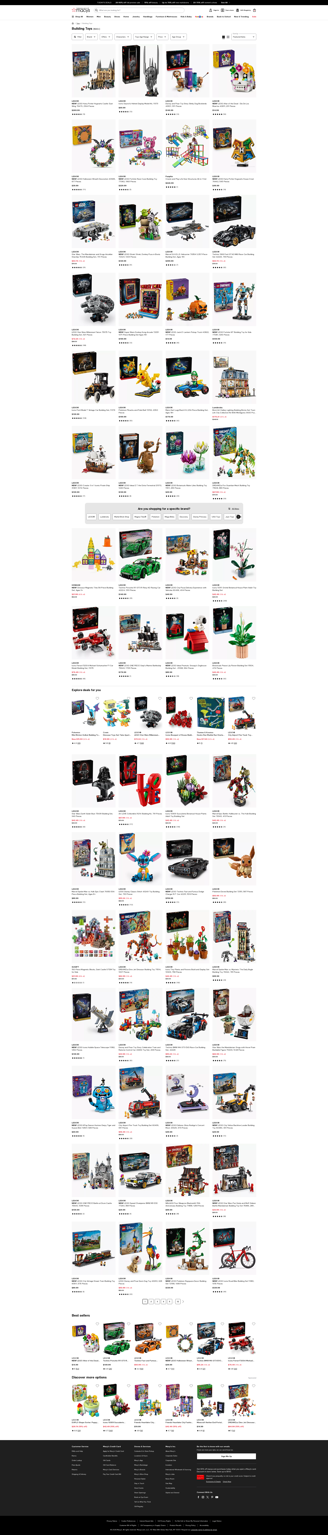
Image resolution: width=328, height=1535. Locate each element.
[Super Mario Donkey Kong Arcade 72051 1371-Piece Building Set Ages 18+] (140, 299)
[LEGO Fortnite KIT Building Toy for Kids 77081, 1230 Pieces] (234, 299)
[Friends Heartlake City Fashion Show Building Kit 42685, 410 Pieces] (180, 1400)
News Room (170, 1479)
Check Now (227, 1482)
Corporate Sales (171, 1456)
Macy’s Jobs (170, 1474)
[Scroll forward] (238, 517)
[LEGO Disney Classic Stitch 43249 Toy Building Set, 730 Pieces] (140, 858)
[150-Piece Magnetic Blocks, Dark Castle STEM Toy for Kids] (94, 936)
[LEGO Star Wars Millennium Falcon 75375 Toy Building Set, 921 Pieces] (94, 299)
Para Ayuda (76, 1465)
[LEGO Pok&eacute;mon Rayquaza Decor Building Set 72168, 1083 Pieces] (187, 1248)
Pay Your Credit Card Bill (112, 1474)
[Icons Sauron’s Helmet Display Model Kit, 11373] (140, 70)
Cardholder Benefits (110, 1456)
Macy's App (138, 1460)
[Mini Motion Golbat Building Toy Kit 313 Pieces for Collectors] (86, 713)
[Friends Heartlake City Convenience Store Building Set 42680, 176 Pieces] (148, 1400)
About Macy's (170, 1451)
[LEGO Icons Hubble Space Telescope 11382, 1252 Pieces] (94, 1014)
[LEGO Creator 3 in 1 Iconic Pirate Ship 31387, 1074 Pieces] (94, 452)
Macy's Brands (139, 1470)
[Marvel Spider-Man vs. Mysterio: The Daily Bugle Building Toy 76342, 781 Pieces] (234, 936)
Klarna (74, 1456)
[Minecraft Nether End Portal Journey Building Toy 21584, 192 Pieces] (211, 1400)
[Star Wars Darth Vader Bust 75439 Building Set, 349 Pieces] (94, 781)
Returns (74, 1470)
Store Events (138, 1488)
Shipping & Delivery (79, 1474)
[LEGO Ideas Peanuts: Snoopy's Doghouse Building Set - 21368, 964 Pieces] (187, 632)
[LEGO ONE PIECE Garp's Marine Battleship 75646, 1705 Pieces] (140, 632)
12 (178, 1301)
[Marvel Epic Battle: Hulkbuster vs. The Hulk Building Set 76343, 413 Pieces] (234, 781)
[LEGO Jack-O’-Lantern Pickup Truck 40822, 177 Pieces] (187, 299)
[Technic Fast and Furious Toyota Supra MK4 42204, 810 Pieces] (148, 1338)
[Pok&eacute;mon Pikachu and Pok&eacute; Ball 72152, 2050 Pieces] (140, 377)
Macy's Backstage (141, 1465)
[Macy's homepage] (73, 24)
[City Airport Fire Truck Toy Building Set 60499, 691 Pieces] (242, 713)
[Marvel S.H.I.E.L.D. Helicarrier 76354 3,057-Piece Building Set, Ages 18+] (187, 221)
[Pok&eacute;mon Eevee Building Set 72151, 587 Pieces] (234, 858)
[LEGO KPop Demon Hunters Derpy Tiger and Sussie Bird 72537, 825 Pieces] (94, 1092)
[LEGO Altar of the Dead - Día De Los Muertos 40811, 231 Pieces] (234, 70)
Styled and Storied (172, 1493)
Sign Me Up (226, 1456)
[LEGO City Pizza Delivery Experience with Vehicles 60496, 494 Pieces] (187, 555)
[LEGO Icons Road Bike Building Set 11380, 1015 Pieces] (234, 1248)
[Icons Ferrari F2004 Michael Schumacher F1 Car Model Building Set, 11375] (94, 632)
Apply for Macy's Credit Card (113, 1451)
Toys (78, 23)
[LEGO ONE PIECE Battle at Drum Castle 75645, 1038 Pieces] (94, 1170)
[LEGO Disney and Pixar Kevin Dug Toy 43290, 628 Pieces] (140, 1248)
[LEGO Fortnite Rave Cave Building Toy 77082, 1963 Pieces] (140, 146)
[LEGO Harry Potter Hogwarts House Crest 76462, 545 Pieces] (234, 146)
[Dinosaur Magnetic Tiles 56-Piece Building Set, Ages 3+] (94, 555)
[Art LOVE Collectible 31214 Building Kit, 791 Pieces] (140, 781)
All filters (235, 509)
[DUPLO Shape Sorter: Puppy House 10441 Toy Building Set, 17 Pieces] (86, 1400)
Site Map (169, 1483)
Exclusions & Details (213, 1482)
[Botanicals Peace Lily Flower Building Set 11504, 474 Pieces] (234, 632)
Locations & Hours (140, 1456)
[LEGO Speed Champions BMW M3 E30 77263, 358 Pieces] (140, 1170)
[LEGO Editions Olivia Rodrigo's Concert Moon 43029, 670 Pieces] (187, 1092)
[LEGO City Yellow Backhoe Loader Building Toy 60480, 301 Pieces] (234, 1092)
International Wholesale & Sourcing (178, 1470)
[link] (94, 107)
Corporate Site (171, 1460)
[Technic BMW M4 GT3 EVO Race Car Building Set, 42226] (187, 1014)
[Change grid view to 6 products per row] (228, 37)
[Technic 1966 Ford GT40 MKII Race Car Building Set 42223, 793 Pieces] (234, 221)
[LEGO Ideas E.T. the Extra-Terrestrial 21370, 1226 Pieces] (140, 452)
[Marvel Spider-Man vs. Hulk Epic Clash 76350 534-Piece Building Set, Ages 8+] (94, 858)
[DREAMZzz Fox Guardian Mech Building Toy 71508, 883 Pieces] (234, 452)
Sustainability (170, 1488)
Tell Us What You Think (142, 1502)
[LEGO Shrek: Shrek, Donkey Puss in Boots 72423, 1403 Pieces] (140, 221)
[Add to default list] (97, 698)
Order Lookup (77, 1460)
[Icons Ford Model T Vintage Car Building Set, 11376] (94, 377)
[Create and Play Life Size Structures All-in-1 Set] (187, 146)
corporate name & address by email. (204, 1530)
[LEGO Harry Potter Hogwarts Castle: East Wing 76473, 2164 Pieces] (94, 70)
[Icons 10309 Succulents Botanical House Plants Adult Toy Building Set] (187, 781)
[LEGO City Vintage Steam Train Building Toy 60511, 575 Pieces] (94, 1248)
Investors (169, 1465)
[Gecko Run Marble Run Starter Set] (211, 713)
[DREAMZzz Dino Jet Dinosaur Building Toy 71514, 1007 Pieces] (140, 936)
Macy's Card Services (111, 1470)
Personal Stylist (139, 1479)
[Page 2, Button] (183, 1301)
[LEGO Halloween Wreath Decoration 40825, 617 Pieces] (94, 146)
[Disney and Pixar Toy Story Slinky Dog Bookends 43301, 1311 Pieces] (187, 70)
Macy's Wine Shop (141, 1474)
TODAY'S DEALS (104, 3)
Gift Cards (106, 1460)
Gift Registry (138, 1506)
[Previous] (75, 71)
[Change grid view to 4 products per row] (223, 37)
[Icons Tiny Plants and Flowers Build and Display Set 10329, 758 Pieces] (187, 936)
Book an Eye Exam (141, 1497)
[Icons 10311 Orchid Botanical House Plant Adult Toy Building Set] (234, 555)
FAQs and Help (77, 1451)
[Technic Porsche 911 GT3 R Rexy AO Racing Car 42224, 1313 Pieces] (140, 555)
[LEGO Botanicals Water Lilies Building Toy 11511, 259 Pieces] (187, 452)
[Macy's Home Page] (81, 10)
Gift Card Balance (109, 1465)
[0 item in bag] (254, 10)
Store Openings (140, 1493)
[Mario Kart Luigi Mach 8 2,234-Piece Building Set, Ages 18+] (187, 377)
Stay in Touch (139, 1483)
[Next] (112, 71)
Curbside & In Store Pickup (144, 1451)
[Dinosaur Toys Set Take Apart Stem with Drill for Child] (117, 713)
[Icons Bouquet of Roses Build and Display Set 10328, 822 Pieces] (180, 713)
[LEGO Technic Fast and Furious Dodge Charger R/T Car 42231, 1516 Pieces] (187, 858)
